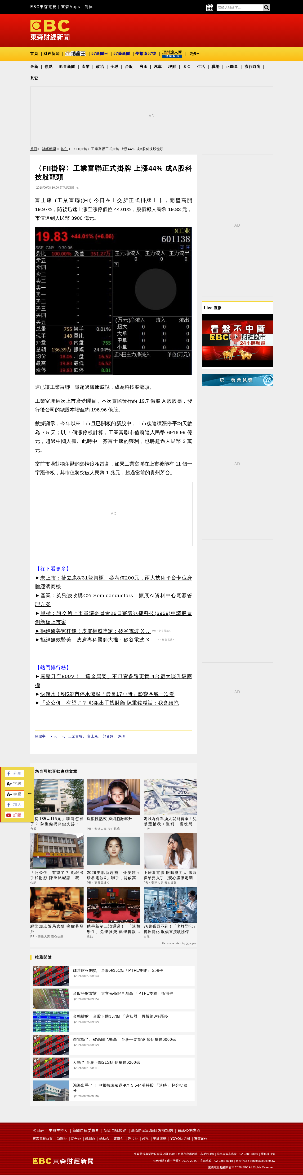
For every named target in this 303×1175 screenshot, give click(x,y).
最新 (34, 67)
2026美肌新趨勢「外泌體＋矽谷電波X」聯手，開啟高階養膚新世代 (113, 876)
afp (53, 736)
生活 (201, 67)
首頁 (34, 54)
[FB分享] (14, 775)
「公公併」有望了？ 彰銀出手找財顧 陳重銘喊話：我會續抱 (109, 702)
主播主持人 (58, 1130)
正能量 (232, 67)
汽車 (158, 67)
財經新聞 (52, 54)
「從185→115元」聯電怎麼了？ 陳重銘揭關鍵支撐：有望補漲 (57, 822)
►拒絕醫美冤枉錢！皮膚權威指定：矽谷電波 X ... (93, 631)
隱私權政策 (268, 1154)
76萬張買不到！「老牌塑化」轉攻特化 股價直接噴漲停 (170, 928)
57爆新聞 (121, 54)
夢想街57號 (145, 54)
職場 (216, 67)
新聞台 (62, 1138)
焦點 (49, 67)
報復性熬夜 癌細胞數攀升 (109, 819)
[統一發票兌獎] (237, 385)
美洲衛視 (159, 1138)
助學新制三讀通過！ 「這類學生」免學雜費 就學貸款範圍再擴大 (113, 929)
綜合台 (76, 1138)
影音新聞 (67, 67)
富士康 (92, 736)
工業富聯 (75, 736)
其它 (34, 78)
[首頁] (50, 30)
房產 (143, 67)
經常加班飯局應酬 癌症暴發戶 (57, 928)
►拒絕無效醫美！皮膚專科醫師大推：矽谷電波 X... (95, 639)
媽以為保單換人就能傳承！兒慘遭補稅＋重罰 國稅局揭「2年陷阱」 (170, 822)
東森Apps (70, 7)
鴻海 (121, 736)
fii (62, 736)
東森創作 (200, 1138)
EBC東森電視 (43, 7)
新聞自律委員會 (85, 1130)
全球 (115, 67)
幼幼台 (104, 1138)
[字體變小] (14, 797)
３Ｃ (187, 67)
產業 (86, 67)
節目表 (38, 1130)
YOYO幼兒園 (180, 1138)
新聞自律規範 (115, 1130)
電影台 (119, 1138)
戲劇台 (90, 1138)
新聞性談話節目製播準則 (152, 1130)
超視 (145, 1138)
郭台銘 (108, 736)
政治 (100, 67)
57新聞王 (99, 54)
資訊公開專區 (189, 1130)
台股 (129, 67)
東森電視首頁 (43, 1138)
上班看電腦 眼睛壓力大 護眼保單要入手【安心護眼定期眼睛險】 (170, 876)
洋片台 (133, 1138)
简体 (89, 7)
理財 (172, 67)
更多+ (194, 54)
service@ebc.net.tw (262, 1160)
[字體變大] (14, 786)
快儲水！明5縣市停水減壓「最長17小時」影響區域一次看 (107, 694)
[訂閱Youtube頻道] (14, 817)
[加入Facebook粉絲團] (14, 807)
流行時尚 (253, 67)
